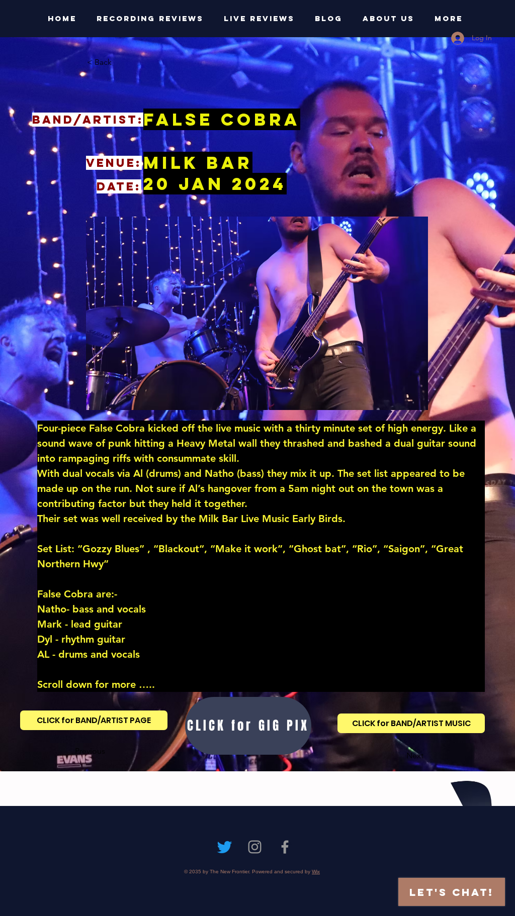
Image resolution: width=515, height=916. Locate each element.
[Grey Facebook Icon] (285, 847)
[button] (120, 62)
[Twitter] (224, 847)
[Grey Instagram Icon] (255, 847)
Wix (316, 871)
